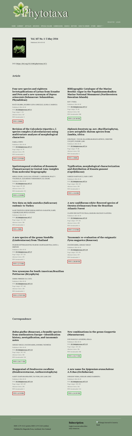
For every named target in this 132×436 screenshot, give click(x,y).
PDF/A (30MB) (17, 121)
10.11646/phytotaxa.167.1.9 (24, 252)
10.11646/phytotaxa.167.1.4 (79, 146)
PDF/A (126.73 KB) (74, 356)
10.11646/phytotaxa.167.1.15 (79, 382)
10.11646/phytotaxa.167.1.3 (24, 147)
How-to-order (83, 26)
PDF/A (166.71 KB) (19, 361)
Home (14, 26)
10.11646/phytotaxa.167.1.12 (24, 350)
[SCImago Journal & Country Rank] (107, 423)
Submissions (58, 26)
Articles (28, 26)
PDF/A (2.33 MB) (18, 264)
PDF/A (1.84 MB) (73, 193)
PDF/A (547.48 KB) (74, 118)
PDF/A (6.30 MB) (18, 393)
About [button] (99, 26)
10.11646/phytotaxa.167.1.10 (79, 250)
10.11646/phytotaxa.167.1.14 (24, 382)
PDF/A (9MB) (17, 229)
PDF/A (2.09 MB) (18, 159)
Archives (36, 26)
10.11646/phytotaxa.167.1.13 (79, 344)
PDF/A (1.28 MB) (18, 195)
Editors (74, 26)
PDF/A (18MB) (72, 158)
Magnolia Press (28, 429)
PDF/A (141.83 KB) (74, 393)
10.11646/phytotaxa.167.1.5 (24, 183)
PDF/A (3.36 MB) (73, 230)
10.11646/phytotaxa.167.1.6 (79, 181)
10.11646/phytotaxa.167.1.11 (24, 284)
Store (93, 26)
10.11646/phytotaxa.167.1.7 (24, 217)
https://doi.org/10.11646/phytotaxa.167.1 (31, 63)
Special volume (46, 26)
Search (66, 26)
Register (111, 22)
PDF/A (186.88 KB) (74, 261)
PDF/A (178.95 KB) (19, 295)
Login (118, 22)
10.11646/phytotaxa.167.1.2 (79, 107)
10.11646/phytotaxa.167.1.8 (79, 218)
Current (20, 26)
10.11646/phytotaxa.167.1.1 (24, 110)
